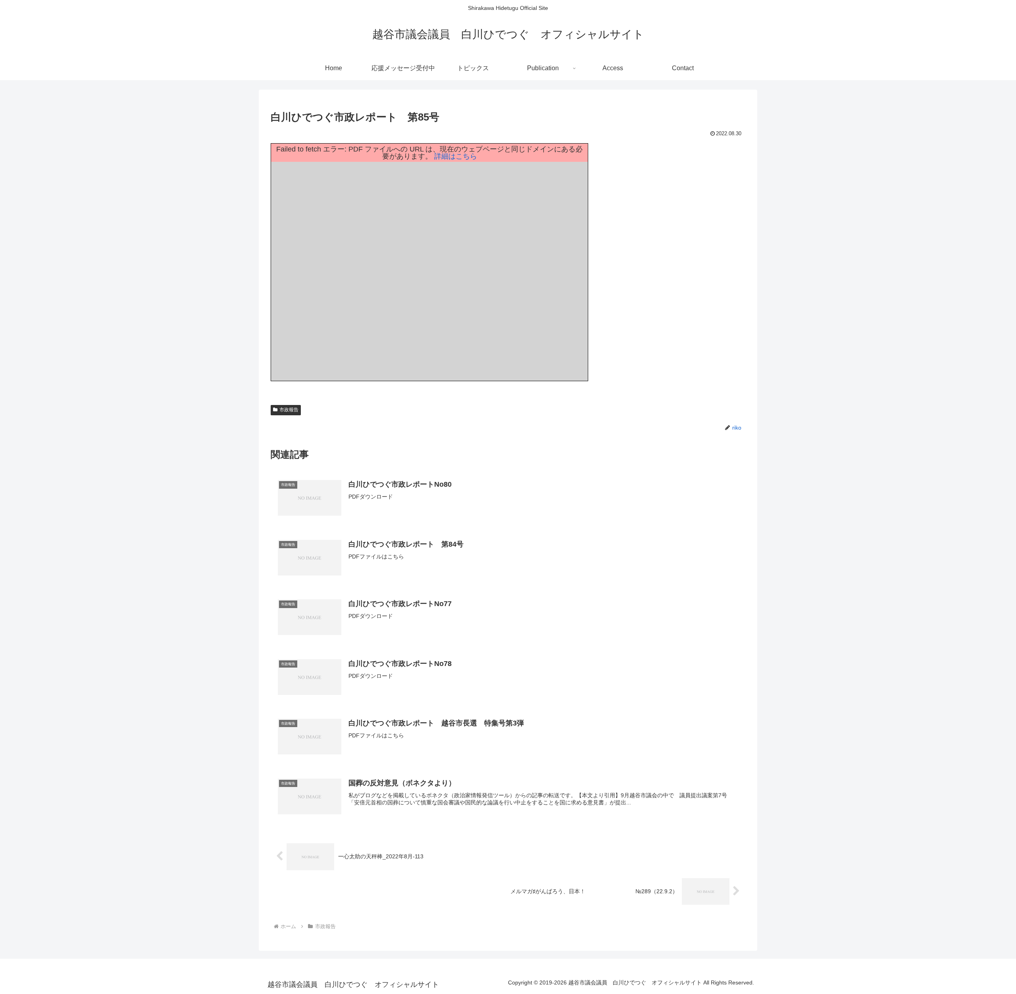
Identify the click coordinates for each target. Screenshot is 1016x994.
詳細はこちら (455, 156)
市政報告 (288, 410)
